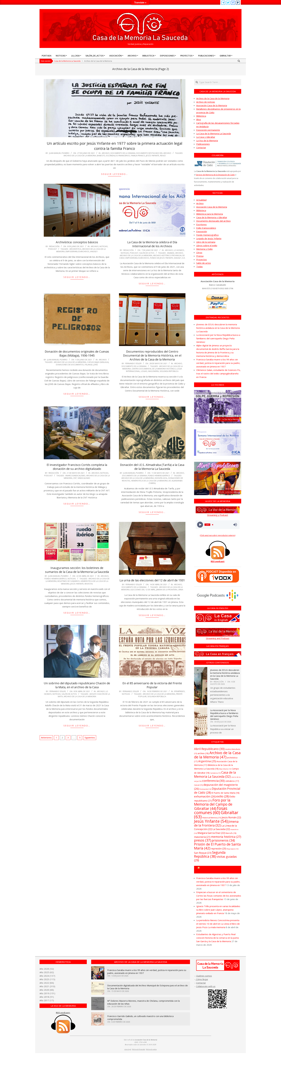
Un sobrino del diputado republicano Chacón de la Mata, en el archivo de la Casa (77, 685)
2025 (46, 972)
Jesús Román (231, 817)
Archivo (106, 153)
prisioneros (223, 840)
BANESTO (101, 155)
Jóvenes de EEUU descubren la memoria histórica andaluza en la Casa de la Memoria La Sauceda (218, 328)
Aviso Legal (127, 1049)
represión (218, 848)
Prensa (199, 256)
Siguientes (90, 737)
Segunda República (169, 371)
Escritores (201, 224)
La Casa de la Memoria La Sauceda (213, 133)
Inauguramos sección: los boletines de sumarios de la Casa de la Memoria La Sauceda (77, 570)
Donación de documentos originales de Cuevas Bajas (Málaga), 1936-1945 (77, 353)
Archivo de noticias (205, 101)
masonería (153, 371)
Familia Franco (138, 155)
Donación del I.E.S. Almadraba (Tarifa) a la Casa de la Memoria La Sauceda (152, 467)
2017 (46, 1000)
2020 (46, 989)
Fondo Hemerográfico (159, 475)
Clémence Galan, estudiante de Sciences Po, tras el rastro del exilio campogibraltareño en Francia (218, 373)
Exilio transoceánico (206, 227)
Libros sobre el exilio (206, 245)
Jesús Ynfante (152, 155)
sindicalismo (84, 478)
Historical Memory (211, 817)
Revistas (89, 583)
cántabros (232, 781)
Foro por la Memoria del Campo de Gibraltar (213, 804)
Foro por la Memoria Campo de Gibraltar (219, 870)
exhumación (205, 796)
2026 (46, 968)
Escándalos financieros (118, 155)
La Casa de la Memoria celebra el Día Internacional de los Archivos (152, 244)
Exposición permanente (208, 129)
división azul (161, 478)
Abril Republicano (209, 749)
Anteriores (46, 737)
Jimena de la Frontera (166, 589)
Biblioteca (201, 115)
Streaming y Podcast (217, 515)
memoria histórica (226, 837)
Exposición (201, 231)
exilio (222, 796)
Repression (232, 849)
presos (202, 840)
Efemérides (179, 691)
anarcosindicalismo (75, 475)
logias (144, 371)
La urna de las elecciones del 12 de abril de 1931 (152, 580)
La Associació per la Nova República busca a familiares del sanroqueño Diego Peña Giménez (218, 338)
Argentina (207, 761)
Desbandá (205, 789)
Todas (199, 266)
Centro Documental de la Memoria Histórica (154, 368)
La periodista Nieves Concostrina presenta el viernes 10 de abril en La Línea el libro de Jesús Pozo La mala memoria (218, 924)
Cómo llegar (202, 979)
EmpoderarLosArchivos (77, 251)
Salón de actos (146, 253)
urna (180, 589)
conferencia (213, 781)
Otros (199, 252)
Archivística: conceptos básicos (77, 242)
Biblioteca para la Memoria (209, 213)
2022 (46, 982)
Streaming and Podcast (217, 638)
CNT (75, 478)
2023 (46, 979)
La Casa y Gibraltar (205, 137)
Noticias (104, 246)
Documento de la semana (122, 153)
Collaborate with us (205, 986)
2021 (46, 986)
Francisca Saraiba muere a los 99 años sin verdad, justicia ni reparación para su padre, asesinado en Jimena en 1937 (218, 363)
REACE (163, 155)
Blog (198, 119)
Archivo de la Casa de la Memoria (80, 155)
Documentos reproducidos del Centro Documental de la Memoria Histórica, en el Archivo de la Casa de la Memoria (152, 355)
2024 (46, 975)
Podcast (52, 249)
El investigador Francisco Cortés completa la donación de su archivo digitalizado (77, 467)
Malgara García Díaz (211, 833)
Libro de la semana (205, 241)
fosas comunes (210, 810)
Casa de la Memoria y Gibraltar (211, 217)
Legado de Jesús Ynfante (208, 238)
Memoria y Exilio (204, 248)
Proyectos (201, 259)
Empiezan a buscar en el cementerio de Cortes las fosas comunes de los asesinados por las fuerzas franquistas (218, 896)
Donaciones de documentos (70, 364)
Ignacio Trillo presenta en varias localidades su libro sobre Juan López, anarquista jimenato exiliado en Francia (218, 910)
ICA (183, 258)
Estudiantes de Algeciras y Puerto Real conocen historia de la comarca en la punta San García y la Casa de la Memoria (217, 938)
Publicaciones (203, 144)
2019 (46, 993)
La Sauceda (221, 829)
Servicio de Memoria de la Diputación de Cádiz (215, 175)
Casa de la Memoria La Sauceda (215, 774)
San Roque (202, 852)
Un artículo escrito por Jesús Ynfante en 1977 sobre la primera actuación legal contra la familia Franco (114, 146)
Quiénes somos (204, 975)
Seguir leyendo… (114, 173)
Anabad (170, 253)
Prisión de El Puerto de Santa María (217, 846)
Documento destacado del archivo (153, 153)
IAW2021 (94, 251)
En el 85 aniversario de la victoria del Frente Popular (152, 685)
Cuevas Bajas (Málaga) (98, 362)
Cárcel (198, 785)
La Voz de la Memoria (207, 140)
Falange (89, 364)
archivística (75, 249)
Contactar (201, 147)
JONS (96, 364)
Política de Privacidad (138, 1049)
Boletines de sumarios (69, 581)
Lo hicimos (179, 250)
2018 (46, 996)
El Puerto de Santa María (225, 792)
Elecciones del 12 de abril (143, 589)
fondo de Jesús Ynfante (161, 258)
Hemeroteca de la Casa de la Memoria (149, 480)
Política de (151, 1049)
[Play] (200, 524)
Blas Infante (225, 769)
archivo (179, 253)
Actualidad (201, 199)
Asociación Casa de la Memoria (211, 105)
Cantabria (215, 773)
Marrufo (231, 833)
